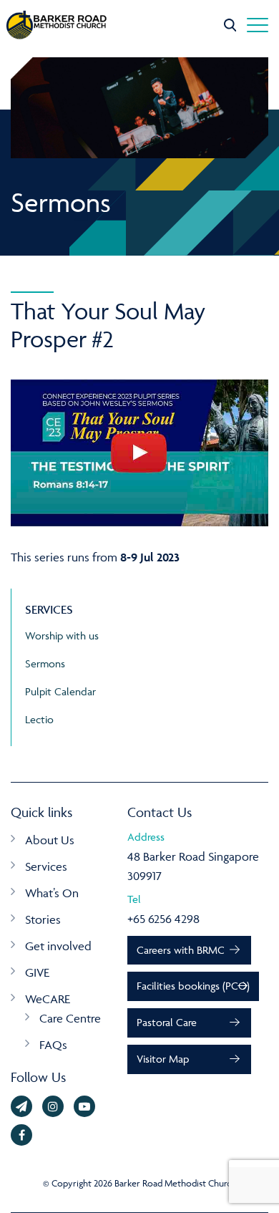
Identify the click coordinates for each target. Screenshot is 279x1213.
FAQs (53, 1045)
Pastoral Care (167, 1022)
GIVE (37, 972)
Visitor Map (163, 1058)
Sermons (45, 663)
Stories (43, 919)
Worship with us (62, 635)
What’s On (52, 893)
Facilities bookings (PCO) (193, 985)
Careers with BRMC (181, 950)
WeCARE (47, 999)
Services (46, 866)
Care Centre (70, 1018)
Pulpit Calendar (60, 691)
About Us (49, 840)
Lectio (39, 719)
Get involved (58, 946)
